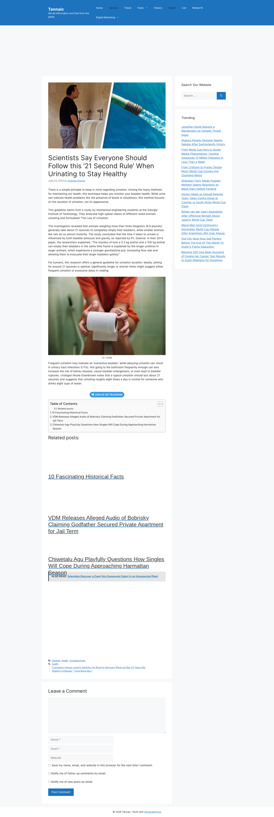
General (113, 7)
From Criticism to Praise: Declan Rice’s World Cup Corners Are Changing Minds (201, 171)
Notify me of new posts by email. (72, 781)
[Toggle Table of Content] (158, 404)
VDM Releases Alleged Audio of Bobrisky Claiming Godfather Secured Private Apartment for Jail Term (106, 418)
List (184, 7)
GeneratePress (152, 811)
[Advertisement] (137, 49)
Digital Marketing (105, 17)
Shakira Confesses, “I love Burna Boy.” (72, 671)
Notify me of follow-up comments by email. (78, 773)
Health (172, 7)
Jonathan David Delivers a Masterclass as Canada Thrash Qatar (201, 131)
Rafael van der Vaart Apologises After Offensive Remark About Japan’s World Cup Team (201, 215)
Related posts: (66, 408)
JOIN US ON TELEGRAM (108, 394)
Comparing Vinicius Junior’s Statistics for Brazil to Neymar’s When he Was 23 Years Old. (99, 667)
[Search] (221, 96)
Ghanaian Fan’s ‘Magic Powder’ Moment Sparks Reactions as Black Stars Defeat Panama (201, 184)
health (55, 664)
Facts (141, 7)
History (158, 7)
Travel (127, 7)
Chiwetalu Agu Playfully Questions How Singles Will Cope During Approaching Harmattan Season (104, 426)
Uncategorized (77, 660)
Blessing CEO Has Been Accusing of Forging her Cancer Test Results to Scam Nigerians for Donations (203, 256)
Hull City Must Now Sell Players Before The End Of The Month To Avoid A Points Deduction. (202, 242)
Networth (197, 7)
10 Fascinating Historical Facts (70, 412)
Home (99, 7)
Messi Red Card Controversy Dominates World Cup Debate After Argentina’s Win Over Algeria (203, 229)
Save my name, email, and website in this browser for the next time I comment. (102, 765)
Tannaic (56, 9)
